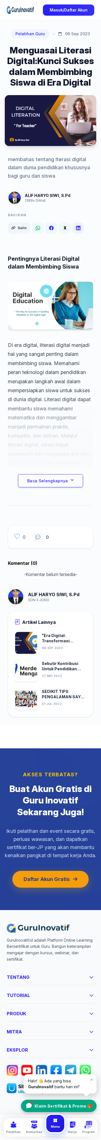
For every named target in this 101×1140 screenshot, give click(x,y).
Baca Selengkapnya (47, 480)
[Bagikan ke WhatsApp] (37, 228)
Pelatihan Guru (30, 33)
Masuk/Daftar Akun (69, 10)
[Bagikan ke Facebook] (51, 228)
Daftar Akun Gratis (47, 879)
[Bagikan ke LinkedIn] (78, 228)
